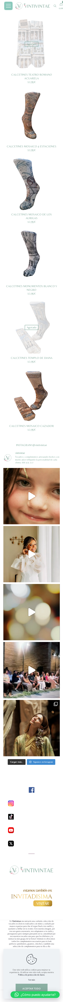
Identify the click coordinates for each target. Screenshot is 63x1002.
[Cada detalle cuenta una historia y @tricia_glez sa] (31, 728)
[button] (35, 994)
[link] (31, 790)
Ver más (31, 980)
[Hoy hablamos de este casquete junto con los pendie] (31, 670)
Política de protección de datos (31, 975)
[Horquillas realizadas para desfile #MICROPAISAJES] (31, 496)
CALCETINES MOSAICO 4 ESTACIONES (31, 146)
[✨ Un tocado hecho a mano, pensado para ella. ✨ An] (31, 612)
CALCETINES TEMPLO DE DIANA (31, 358)
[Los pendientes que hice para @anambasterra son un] (31, 554)
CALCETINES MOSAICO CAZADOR (31, 426)
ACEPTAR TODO (32, 988)
